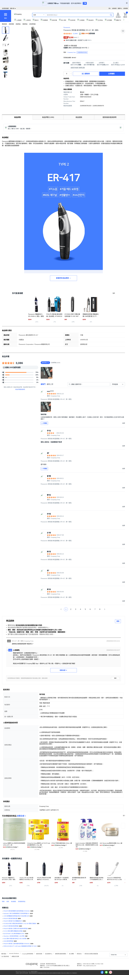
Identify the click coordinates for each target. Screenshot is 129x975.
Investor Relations (14, 953)
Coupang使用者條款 (27, 953)
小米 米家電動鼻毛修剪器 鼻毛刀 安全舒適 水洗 (16, 916)
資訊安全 (79, 953)
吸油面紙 (13, 901)
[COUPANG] (32, 964)
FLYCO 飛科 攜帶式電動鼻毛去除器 (13, 931)
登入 (110, 8)
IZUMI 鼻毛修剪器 (8, 941)
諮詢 (118, 621)
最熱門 (43, 384)
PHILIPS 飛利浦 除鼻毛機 (10, 918)
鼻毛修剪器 (32, 24)
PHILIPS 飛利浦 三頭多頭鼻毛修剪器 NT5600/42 (17, 943)
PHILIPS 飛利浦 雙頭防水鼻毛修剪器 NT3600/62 (17, 911)
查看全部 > (21, 816)
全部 (34, 15)
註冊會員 (114, 8)
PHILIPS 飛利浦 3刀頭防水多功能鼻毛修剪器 (16, 928)
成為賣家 (125, 8)
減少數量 (71, 73)
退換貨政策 (39, 953)
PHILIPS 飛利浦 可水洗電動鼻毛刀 (13, 921)
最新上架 (50, 384)
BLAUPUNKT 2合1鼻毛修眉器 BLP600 (14, 933)
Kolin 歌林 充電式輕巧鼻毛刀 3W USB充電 (15, 938)
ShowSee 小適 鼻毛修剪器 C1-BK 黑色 (14, 936)
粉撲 (3, 901)
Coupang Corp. (77, 52)
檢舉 (115, 678)
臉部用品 (25, 24)
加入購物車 (86, 74)
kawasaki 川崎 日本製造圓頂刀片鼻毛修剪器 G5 (16, 913)
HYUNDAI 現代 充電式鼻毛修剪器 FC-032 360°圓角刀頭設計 (20, 923)
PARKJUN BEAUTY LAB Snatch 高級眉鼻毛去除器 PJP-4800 (20, 946)
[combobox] (118, 384)
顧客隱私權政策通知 (60, 953)
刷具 (8, 901)
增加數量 (71, 75)
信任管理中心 (48, 953)
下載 (85, 3)
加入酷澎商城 (5, 956)
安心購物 (71, 953)
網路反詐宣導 (15, 956)
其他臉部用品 (21, 901)
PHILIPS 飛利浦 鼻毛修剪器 (11, 926)
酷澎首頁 (4, 24)
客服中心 (120, 8)
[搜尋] (111, 15)
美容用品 (18, 24)
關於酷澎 (3, 953)
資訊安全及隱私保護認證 (91, 953)
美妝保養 (11, 24)
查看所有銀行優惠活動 (78, 67)
